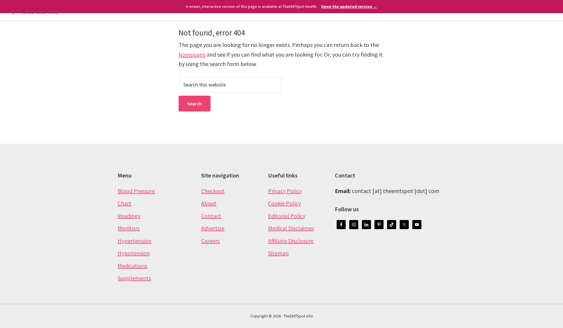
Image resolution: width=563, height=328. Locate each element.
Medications (132, 265)
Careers (210, 240)
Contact (211, 215)
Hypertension (134, 240)
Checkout (213, 191)
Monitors (129, 228)
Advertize (212, 228)
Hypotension (134, 253)
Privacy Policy (285, 191)
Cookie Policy (284, 203)
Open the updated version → (349, 6)
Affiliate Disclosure (290, 240)
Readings (129, 215)
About (208, 203)
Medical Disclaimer (291, 228)
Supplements (134, 278)
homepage (192, 54)
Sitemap (278, 253)
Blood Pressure (136, 191)
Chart (124, 203)
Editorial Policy (286, 215)
